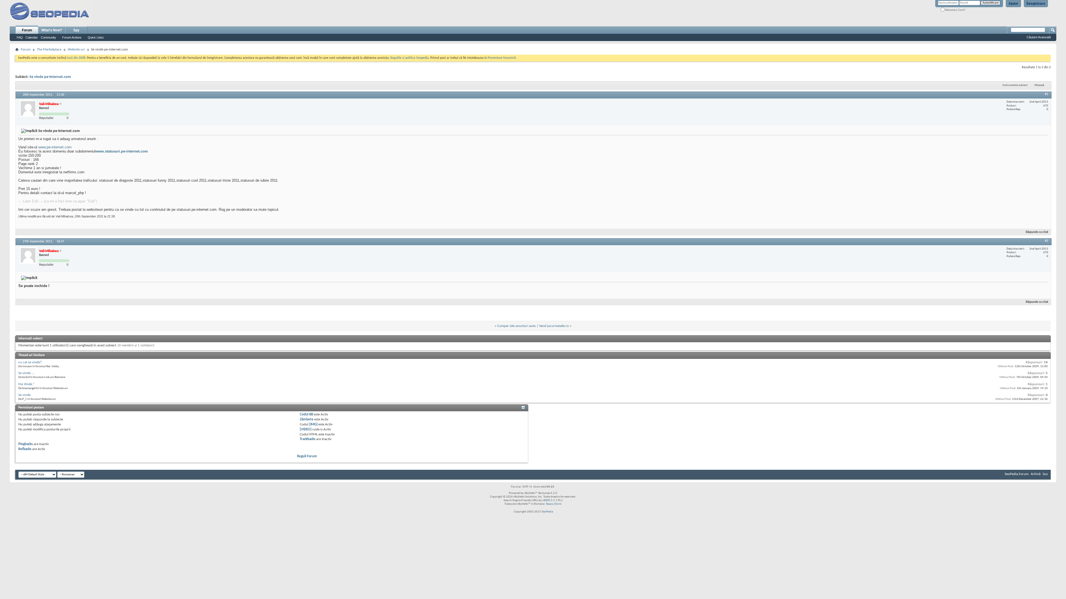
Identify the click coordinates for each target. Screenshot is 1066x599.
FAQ (20, 37)
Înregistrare (1036, 4)
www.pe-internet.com (55, 147)
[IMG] (313, 424)
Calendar (32, 37)
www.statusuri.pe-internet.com (121, 151)
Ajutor (1013, 4)
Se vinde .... (26, 373)
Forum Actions (72, 37)
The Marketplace (49, 49)
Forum (27, 30)
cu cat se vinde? (30, 362)
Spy (76, 30)
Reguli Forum (307, 456)
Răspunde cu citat (1037, 232)
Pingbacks (25, 444)
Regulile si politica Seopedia (409, 58)
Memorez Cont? (955, 9)
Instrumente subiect (1015, 85)
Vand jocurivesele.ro (554, 326)
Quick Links (96, 37)
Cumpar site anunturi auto (516, 326)
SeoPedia (547, 511)
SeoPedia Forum (1017, 474)
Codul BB (306, 414)
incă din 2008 (76, 58)
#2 (1046, 241)
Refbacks (24, 449)
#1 (1046, 94)
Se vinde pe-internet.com (50, 77)
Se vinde (24, 395)
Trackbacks (307, 439)
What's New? (51, 30)
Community (48, 37)
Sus (1045, 474)
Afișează (1039, 85)
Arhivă (1035, 474)
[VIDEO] (305, 429)
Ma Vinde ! (26, 384)
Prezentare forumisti (502, 58)
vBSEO (546, 500)
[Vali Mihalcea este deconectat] (28, 108)
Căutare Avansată (1039, 37)
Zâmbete (306, 419)
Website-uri (76, 49)
